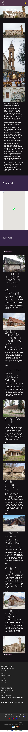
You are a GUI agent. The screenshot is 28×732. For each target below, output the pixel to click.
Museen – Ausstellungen (7, 668)
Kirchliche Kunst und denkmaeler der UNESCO (12, 697)
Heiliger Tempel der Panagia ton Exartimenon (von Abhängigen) (14, 339)
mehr (6, 312)
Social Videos (10, 716)
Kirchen (3, 673)
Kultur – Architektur (6, 700)
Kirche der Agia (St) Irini (14, 570)
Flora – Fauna (4, 683)
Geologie (3, 678)
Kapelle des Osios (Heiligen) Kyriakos (13, 374)
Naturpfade (4, 680)
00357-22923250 (8, 715)
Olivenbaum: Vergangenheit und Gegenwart (12, 702)
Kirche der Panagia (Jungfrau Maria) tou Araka (12, 539)
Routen (19, 716)
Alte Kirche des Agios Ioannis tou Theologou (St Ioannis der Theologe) (13, 283)
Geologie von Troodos (7, 690)
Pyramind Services (9, 724)
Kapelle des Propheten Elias (13, 422)
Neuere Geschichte (6, 695)
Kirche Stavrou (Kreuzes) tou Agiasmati (12, 488)
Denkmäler (4, 671)
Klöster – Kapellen (5, 675)
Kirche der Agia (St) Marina (12, 614)
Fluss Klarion (4, 693)
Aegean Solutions (19, 722)
